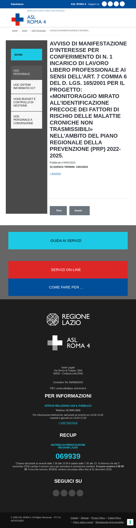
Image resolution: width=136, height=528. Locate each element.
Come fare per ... (66, 287)
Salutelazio (17, 4)
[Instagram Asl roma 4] (122, 3)
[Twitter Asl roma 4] (116, 3)
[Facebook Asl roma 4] (104, 3)
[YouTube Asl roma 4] (64, 493)
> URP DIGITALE (68, 422)
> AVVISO (55, 173)
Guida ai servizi (65, 241)
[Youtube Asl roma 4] (110, 3)
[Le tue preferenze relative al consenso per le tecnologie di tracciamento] (130, 522)
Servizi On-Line (66, 270)
